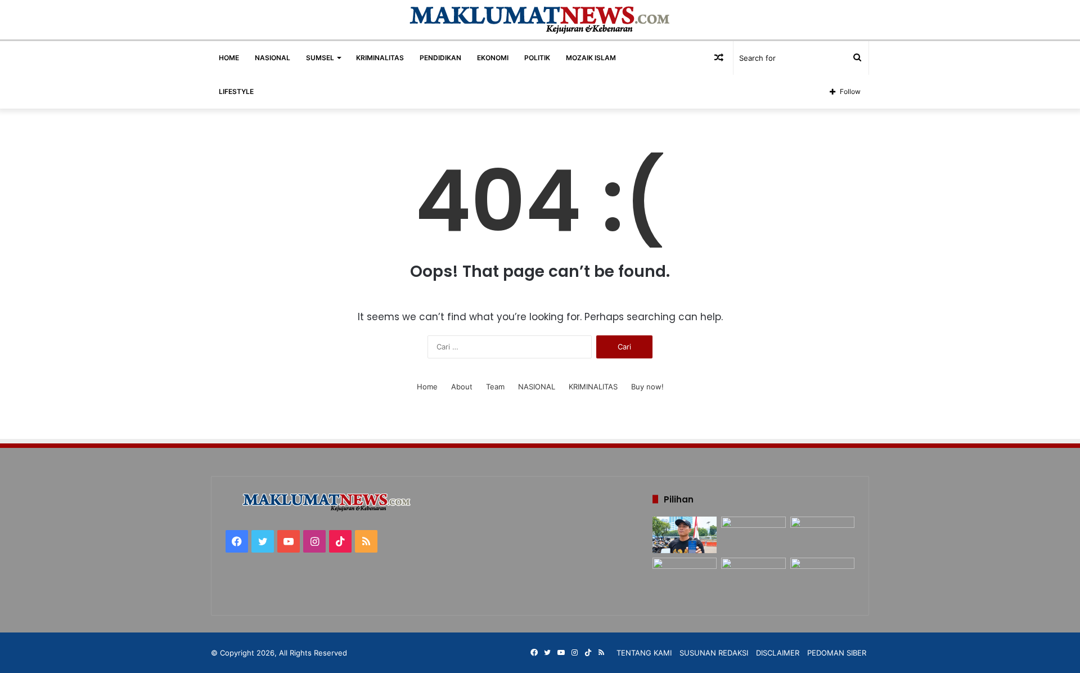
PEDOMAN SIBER (836, 652)
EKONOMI (492, 57)
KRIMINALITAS (380, 57)
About (461, 386)
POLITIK (537, 57)
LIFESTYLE (236, 91)
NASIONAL (272, 57)
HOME (229, 57)
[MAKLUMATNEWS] (540, 20)
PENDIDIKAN (440, 57)
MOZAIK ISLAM (591, 57)
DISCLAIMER (777, 652)
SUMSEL (320, 57)
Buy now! (647, 386)
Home (427, 386)
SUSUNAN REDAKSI (714, 652)
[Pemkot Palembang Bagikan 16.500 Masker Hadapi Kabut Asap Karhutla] (822, 535)
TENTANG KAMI (644, 652)
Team (495, 386)
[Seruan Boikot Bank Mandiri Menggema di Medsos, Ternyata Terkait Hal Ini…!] (684, 535)
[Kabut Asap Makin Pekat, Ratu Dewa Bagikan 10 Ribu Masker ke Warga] (822, 576)
